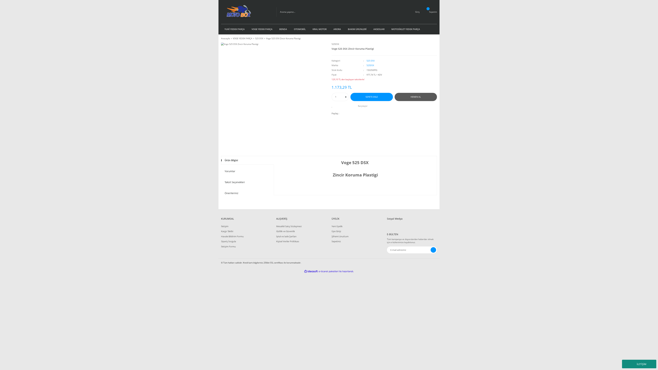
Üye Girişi (336, 231)
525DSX (335, 44)
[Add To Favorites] (333, 106)
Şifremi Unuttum (340, 236)
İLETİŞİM (641, 364)
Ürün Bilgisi (231, 160)
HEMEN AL (416, 96)
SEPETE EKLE (371, 96)
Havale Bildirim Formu (232, 236)
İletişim (224, 226)
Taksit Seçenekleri (235, 182)
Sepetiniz (336, 241)
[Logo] (246, 12)
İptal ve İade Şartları (286, 236)
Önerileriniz (231, 193)
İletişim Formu (228, 246)
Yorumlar (230, 171)
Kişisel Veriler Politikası (287, 241)
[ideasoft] (311, 271)
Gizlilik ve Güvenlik (285, 231)
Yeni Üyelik (337, 226)
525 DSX (371, 60)
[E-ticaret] (329, 271)
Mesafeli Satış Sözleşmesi (289, 226)
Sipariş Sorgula (228, 241)
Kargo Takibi (227, 231)
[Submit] (433, 250)
